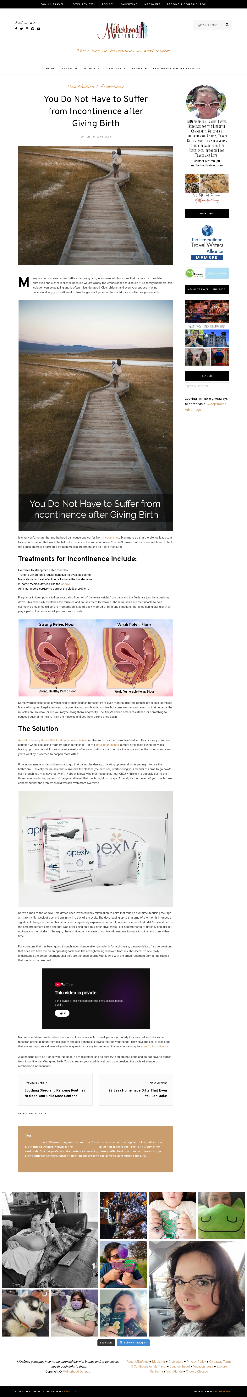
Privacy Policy (196, 1361)
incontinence (111, 537)
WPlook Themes (222, 1391)
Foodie (90, 68)
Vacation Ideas (203, 1366)
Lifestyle (114, 68)
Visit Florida (174, 1371)
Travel (67, 68)
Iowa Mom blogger (86, 1147)
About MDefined (138, 1361)
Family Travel (52, 4)
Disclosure (175, 1361)
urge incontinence (107, 745)
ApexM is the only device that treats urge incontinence (52, 740)
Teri (87, 136)
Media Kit (153, 4)
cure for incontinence (154, 1046)
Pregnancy (112, 86)
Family (137, 68)
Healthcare (81, 86)
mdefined (50, 1195)
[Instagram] (93, 1283)
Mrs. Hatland (33, 1142)
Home (50, 68)
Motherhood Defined (76, 1371)
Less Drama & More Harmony (177, 68)
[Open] (50, 1240)
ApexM (65, 584)
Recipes (108, 4)
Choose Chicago (197, 1371)
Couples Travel (180, 1366)
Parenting (129, 4)
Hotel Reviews (83, 4)
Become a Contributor (186, 4)
